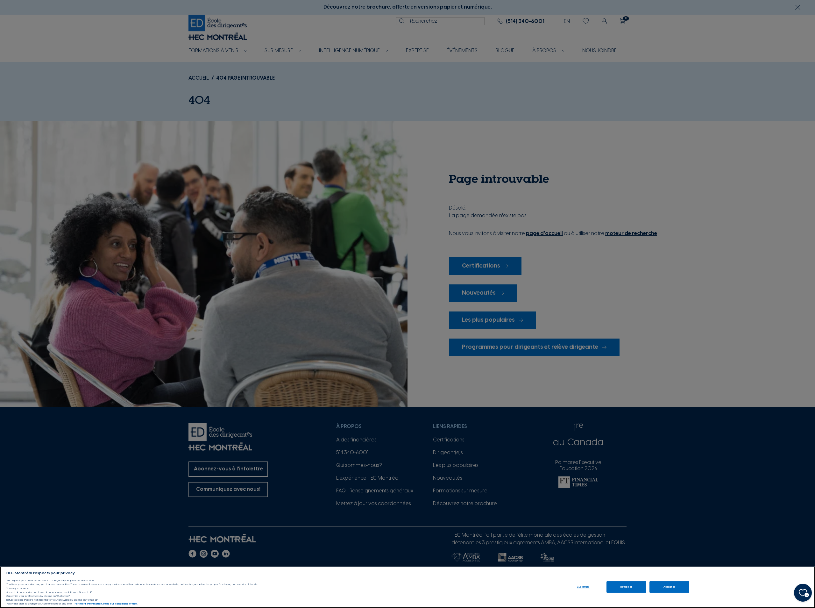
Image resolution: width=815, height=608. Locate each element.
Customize (583, 586)
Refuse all (626, 586)
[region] (407, 587)
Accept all (669, 586)
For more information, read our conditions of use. (106, 604)
